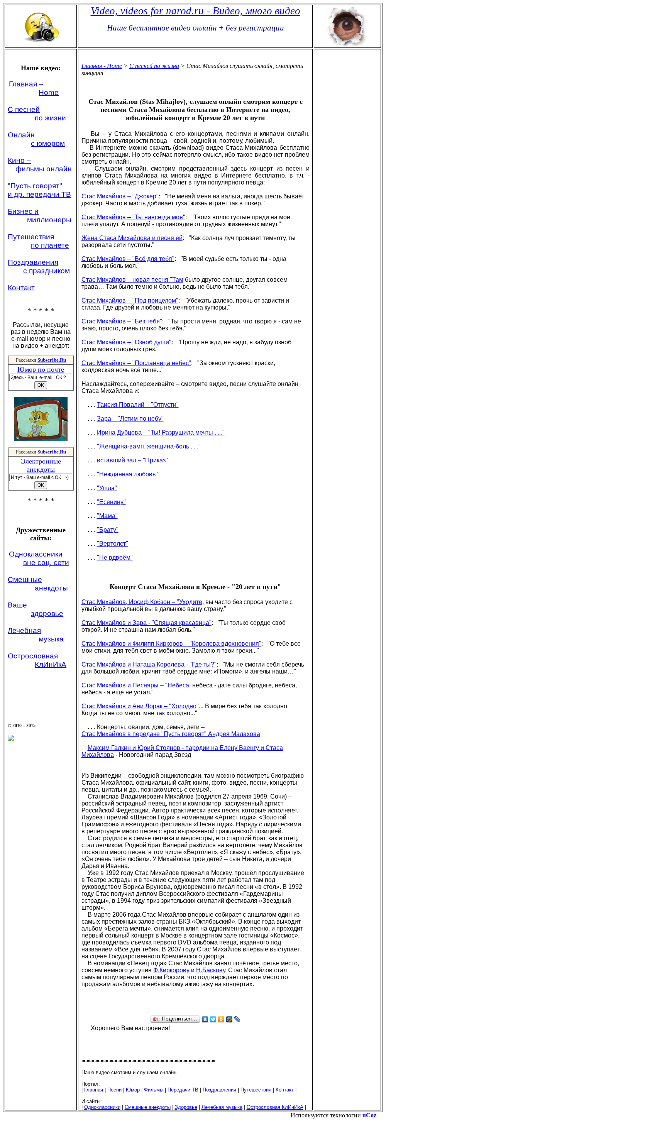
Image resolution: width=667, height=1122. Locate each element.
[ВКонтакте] (205, 1019)
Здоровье (186, 1107)
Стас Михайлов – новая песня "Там (132, 279)
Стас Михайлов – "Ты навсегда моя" (133, 217)
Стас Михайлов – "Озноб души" (126, 342)
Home (49, 92)
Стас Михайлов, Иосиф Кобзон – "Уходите (141, 602)
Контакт (21, 288)
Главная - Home (101, 66)
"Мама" (107, 516)
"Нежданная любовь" (127, 474)
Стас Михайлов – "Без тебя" (121, 321)
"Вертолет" (112, 543)
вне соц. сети (46, 562)
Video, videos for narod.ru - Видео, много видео (195, 11)
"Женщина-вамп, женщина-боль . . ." (149, 446)
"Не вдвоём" (115, 557)
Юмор (133, 1090)
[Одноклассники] (221, 1019)
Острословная (33, 656)
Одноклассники (36, 554)
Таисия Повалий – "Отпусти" (138, 404)
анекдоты (51, 588)
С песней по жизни (154, 66)
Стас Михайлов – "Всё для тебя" (127, 259)
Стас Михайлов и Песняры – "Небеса (135, 685)
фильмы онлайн (43, 169)
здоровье (47, 613)
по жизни (50, 118)
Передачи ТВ (183, 1090)
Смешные (25, 579)
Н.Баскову (210, 970)
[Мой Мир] (229, 1019)
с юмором (48, 143)
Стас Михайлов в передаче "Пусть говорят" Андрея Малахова (170, 734)
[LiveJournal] (238, 1019)
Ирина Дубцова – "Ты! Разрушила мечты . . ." (161, 432)
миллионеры (49, 220)
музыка (51, 639)
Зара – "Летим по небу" (130, 418)
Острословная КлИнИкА (275, 1107)
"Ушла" (107, 488)
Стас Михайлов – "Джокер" (120, 196)
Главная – (26, 84)
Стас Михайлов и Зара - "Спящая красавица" (146, 622)
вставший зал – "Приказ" (132, 460)
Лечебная (24, 630)
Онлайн (21, 135)
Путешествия (31, 237)
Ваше (17, 605)
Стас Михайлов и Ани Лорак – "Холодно (138, 706)
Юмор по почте (40, 369)
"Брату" (108, 529)
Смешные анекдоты (148, 1107)
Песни (114, 1090)
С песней (24, 109)
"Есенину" (111, 502)
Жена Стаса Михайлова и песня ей (132, 238)
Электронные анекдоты (41, 465)
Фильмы (153, 1090)
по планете (50, 245)
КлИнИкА (50, 664)
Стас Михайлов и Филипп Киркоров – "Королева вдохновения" (171, 643)
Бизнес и (23, 211)
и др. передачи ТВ (39, 194)
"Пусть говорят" (35, 186)
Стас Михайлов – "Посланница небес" (136, 363)
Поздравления (33, 262)
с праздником (46, 271)
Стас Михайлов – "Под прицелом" (129, 300)
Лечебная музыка (221, 1107)
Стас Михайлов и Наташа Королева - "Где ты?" (149, 664)
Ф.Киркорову (171, 970)
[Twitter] (213, 1019)
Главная (93, 1090)
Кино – (19, 160)
